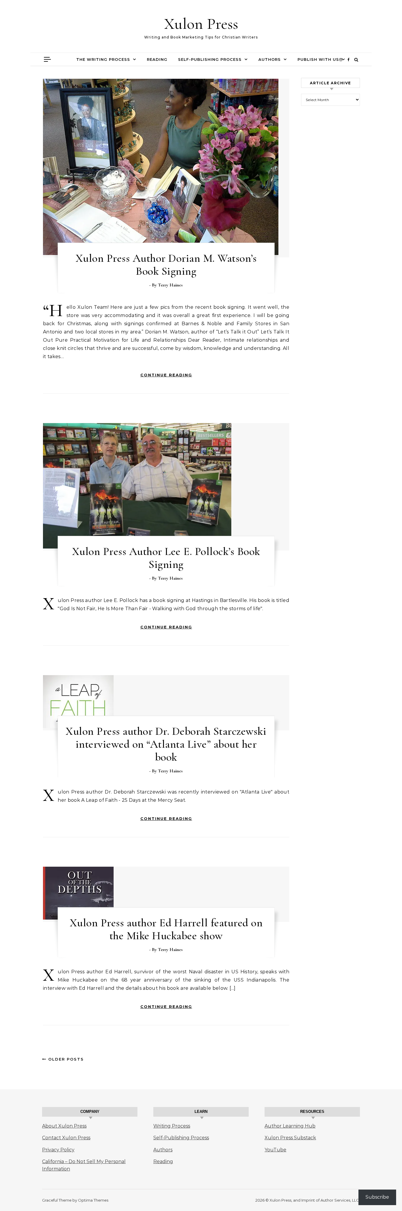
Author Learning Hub (290, 1126)
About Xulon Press (64, 1126)
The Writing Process (103, 59)
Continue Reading (166, 375)
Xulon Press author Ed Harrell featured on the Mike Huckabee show (166, 929)
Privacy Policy (58, 1150)
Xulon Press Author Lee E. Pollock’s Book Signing (166, 558)
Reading (157, 59)
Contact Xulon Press (66, 1137)
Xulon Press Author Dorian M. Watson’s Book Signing (166, 264)
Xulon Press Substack (290, 1137)
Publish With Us (318, 59)
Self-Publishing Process (210, 59)
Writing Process (171, 1126)
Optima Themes (93, 1200)
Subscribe (377, 1197)
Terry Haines (170, 285)
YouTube (275, 1150)
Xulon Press (201, 23)
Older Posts (65, 1059)
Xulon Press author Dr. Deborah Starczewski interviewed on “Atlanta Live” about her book (166, 744)
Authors (269, 59)
